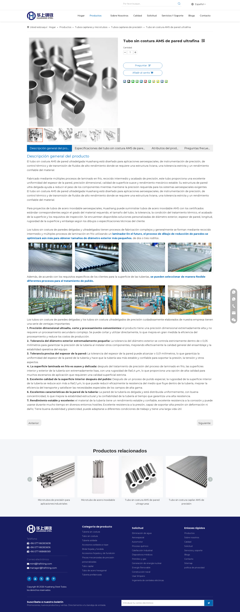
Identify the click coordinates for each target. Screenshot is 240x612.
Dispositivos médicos (142, 554)
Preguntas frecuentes (197, 148)
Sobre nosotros (191, 537)
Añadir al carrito (141, 72)
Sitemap (188, 563)
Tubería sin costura (91, 532)
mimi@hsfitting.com (41, 563)
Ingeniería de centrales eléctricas (148, 580)
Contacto (188, 559)
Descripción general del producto (49, 148)
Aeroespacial (138, 537)
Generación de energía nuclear (147, 563)
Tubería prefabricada (92, 574)
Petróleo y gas (139, 559)
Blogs (187, 554)
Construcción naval (141, 572)
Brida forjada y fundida (93, 549)
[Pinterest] (53, 578)
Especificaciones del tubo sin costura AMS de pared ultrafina (110, 148)
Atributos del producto (165, 148)
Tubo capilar (88, 566)
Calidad (187, 542)
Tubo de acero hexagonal (94, 570)
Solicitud (188, 546)
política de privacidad (194, 567)
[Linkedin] (47, 578)
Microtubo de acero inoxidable (98, 500)
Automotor (137, 542)
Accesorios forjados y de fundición (98, 553)
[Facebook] (29, 578)
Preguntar (141, 65)
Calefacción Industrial (142, 550)
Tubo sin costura (90, 536)
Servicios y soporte (193, 550)
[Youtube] (35, 578)
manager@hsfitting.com (42, 568)
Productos (189, 533)
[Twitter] (41, 578)
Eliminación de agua (142, 533)
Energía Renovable (141, 567)
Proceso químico (140, 546)
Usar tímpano (138, 576)
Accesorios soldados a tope (95, 545)
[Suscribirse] (208, 603)
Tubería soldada (89, 540)
